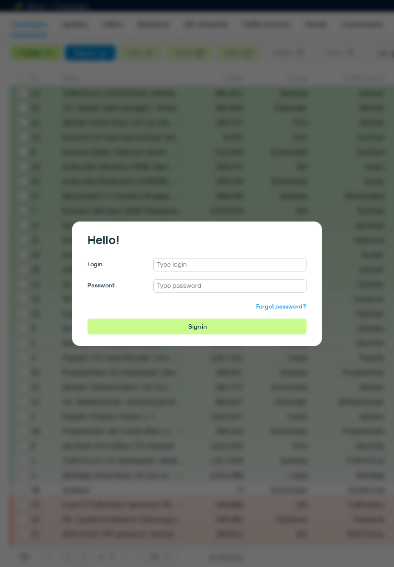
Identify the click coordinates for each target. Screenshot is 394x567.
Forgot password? (281, 306)
